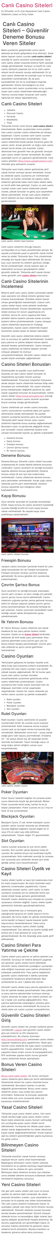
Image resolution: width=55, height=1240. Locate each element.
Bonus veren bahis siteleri (14, 1076)
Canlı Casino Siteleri (26, 5)
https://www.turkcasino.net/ (30, 396)
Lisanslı (18, 1030)
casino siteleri (29, 275)
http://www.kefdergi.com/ (14, 1039)
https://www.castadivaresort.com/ (35, 161)
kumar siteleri (32, 634)
